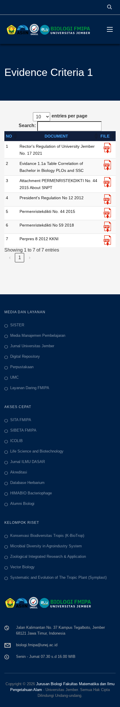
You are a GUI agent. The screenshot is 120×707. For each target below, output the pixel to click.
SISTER (17, 325)
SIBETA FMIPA (23, 430)
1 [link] (19, 257)
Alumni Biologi (22, 503)
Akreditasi (18, 472)
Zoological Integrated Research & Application (48, 556)
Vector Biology (22, 567)
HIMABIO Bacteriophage (31, 493)
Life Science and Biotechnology (36, 451)
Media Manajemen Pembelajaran (37, 335)
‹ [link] (9, 257)
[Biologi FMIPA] (51, 29)
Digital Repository (25, 356)
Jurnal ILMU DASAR (27, 462)
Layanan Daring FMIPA (29, 388)
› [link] (29, 257)
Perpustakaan (21, 367)
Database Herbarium (27, 482)
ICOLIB (16, 441)
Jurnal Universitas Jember (32, 346)
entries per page (69, 115)
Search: (27, 125)
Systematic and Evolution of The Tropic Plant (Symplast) (58, 577)
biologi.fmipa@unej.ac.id (36, 645)
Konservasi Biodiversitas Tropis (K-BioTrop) (47, 535)
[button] (15, 136)
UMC (14, 377)
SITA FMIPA (20, 420)
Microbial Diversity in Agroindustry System (46, 546)
